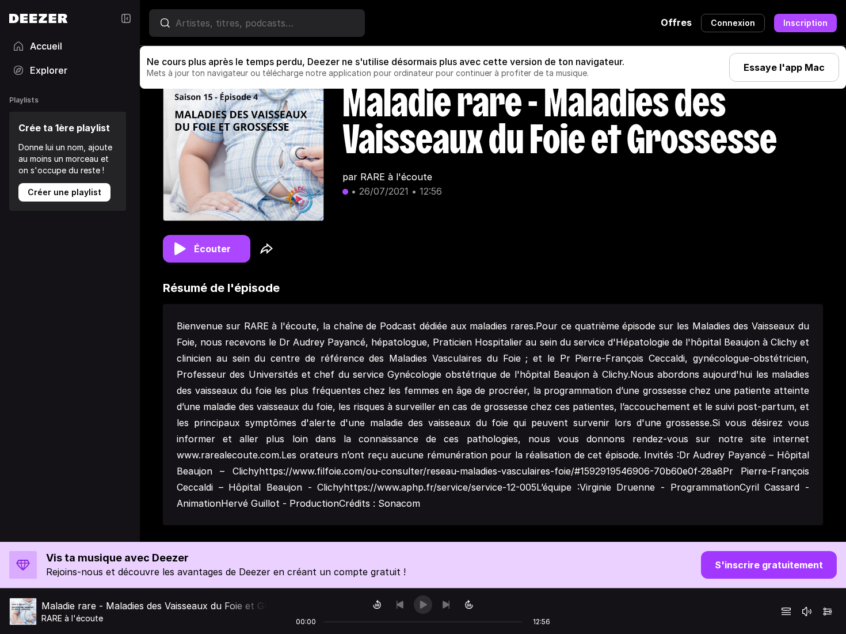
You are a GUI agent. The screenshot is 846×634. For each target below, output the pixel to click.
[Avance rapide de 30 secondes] (469, 604)
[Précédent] (400, 604)
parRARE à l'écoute (387, 177)
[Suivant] (446, 604)
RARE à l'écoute (72, 618)
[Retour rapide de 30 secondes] (377, 604)
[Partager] (266, 249)
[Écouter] (423, 604)
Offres (676, 22)
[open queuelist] (786, 611)
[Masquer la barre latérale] (126, 18)
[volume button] (807, 611)
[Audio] (827, 611)
